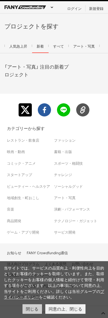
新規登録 (96, 8)
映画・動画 (16, 151)
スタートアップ (19, 174)
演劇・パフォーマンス (72, 209)
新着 (40, 46)
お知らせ (14, 252)
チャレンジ (63, 174)
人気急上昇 (18, 46)
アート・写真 (84, 46)
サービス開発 (65, 232)
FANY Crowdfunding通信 (47, 252)
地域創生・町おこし (23, 197)
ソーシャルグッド (68, 186)
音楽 (10, 209)
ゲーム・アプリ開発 (23, 232)
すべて (58, 46)
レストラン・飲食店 (23, 140)
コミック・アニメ (21, 163)
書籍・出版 (63, 151)
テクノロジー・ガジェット (75, 220)
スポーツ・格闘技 (68, 163)
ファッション (65, 140)
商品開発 (14, 220)
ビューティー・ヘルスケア (28, 186)
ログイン (74, 8)
